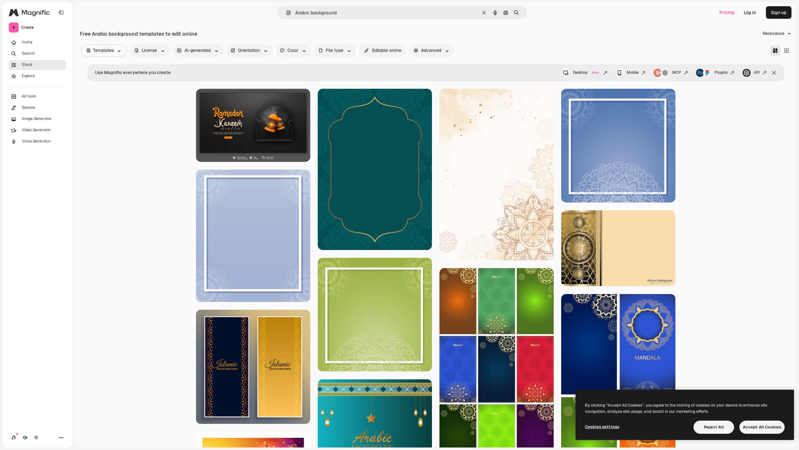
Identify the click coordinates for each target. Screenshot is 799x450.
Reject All (714, 427)
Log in (750, 12)
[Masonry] (775, 51)
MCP (676, 72)
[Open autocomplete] (286, 12)
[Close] (774, 72)
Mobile (633, 72)
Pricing (726, 12)
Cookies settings (602, 426)
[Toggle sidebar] (61, 13)
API (757, 72)
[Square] (787, 51)
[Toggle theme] (36, 437)
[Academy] (25, 437)
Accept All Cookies (762, 427)
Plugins (721, 72)
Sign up (779, 12)
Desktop (586, 72)
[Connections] (14, 437)
